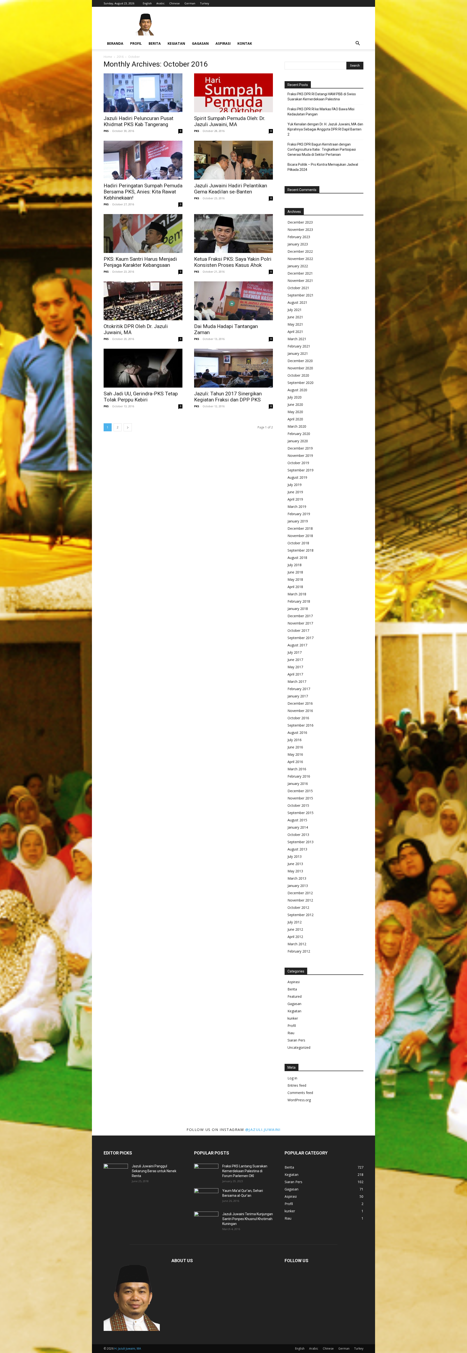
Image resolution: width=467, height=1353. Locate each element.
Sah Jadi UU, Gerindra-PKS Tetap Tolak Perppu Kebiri (141, 397)
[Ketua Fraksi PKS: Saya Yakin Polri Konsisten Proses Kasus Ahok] (233, 233)
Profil (136, 43)
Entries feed (296, 1085)
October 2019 (298, 462)
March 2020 (296, 426)
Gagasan (200, 43)
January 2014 (297, 827)
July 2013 (294, 856)
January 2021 (297, 353)
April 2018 (295, 586)
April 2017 (295, 674)
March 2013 (296, 878)
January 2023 (297, 244)
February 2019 (298, 514)
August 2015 (297, 820)
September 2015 (300, 812)
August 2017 (297, 645)
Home (108, 57)
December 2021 (300, 273)
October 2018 (298, 543)
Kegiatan (176, 43)
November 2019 (300, 455)
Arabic (160, 3)
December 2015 (300, 791)
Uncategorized (298, 1047)
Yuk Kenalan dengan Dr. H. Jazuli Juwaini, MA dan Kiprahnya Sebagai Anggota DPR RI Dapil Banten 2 (325, 129)
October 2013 (298, 834)
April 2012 (295, 936)
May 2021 (295, 324)
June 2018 (295, 572)
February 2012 (298, 951)
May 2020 (295, 411)
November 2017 (300, 623)
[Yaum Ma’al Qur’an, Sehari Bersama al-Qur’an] (206, 1196)
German (189, 3)
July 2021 (294, 309)
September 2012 (300, 914)
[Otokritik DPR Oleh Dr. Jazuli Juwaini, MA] (143, 300)
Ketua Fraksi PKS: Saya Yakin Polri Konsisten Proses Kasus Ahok (232, 262)
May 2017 (295, 667)
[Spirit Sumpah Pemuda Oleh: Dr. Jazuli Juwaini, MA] (233, 92)
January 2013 (297, 885)
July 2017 (294, 652)
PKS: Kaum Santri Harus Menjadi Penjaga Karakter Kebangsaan (140, 262)
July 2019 (294, 484)
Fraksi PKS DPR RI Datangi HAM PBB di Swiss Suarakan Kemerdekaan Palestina (321, 96)
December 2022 (300, 251)
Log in (292, 1078)
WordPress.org (299, 1100)
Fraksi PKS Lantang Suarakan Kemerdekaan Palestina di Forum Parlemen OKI (244, 1171)
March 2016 (296, 769)
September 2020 (300, 382)
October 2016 (298, 718)
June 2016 (295, 747)
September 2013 (300, 842)
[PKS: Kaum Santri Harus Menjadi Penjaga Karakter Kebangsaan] (143, 233)
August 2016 (297, 732)
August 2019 (297, 477)
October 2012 (298, 907)
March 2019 (296, 506)
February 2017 (298, 688)
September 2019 (300, 470)
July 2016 (294, 739)
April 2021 (295, 331)
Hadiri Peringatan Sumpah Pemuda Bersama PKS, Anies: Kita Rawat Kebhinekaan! (143, 192)
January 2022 (297, 266)
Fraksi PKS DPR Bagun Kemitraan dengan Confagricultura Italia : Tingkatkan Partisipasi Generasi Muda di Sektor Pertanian (321, 149)
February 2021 (298, 346)
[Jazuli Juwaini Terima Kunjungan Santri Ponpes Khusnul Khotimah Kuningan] (206, 1220)
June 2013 (295, 863)
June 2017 (295, 659)
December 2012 (300, 893)
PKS (106, 131)
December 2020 (300, 360)
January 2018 (297, 608)
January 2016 (297, 783)
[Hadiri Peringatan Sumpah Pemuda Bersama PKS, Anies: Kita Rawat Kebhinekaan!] (143, 160)
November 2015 (300, 798)
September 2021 (300, 295)
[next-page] (128, 427)
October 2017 (298, 630)
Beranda (115, 43)
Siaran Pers (296, 1040)
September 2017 (300, 637)
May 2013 (295, 871)
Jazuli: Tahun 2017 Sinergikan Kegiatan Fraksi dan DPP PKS (228, 397)
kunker (292, 1018)
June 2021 (295, 317)
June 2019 (295, 492)
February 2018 (298, 601)
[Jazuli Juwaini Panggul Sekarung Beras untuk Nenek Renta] (116, 1172)
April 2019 (295, 499)
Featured (294, 996)
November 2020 (300, 368)
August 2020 (297, 390)
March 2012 (296, 944)
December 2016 (300, 703)
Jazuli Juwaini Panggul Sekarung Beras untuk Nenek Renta (154, 1171)
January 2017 (297, 696)
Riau (290, 1033)
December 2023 (300, 222)
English (147, 3)
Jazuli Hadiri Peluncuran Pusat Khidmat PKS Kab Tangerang (138, 121)
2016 (120, 57)
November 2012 (300, 900)
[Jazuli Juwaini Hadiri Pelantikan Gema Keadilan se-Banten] (233, 160)
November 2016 (300, 710)
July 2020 (294, 397)
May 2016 (295, 754)
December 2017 (300, 616)
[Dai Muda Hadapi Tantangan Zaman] (233, 300)
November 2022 (300, 258)
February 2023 (298, 236)
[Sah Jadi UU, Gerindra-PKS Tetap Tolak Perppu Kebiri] (143, 368)
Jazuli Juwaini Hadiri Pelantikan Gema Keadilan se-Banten (230, 189)
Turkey (204, 3)
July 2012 (294, 922)
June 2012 (295, 929)
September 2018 (300, 550)
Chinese (174, 3)
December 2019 (300, 448)
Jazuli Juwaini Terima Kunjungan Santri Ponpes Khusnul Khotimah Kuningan (247, 1219)
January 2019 (297, 521)
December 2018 (300, 528)
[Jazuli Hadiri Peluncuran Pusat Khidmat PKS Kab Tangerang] (143, 92)
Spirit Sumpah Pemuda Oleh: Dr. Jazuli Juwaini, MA (229, 121)
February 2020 (298, 433)
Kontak (244, 43)
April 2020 (295, 419)
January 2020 (297, 441)
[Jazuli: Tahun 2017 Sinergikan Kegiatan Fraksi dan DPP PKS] (233, 368)
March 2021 (296, 339)
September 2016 (300, 725)
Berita (155, 43)
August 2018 (297, 557)
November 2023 (300, 229)
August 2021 (297, 302)
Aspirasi (223, 43)
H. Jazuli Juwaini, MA (127, 1348)
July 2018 (294, 565)
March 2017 (296, 681)
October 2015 (298, 805)
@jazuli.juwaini (263, 1129)
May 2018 (295, 579)
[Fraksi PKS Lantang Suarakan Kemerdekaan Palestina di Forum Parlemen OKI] (206, 1172)
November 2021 (300, 280)
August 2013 (297, 849)
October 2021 (298, 288)
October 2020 (298, 375)
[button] (357, 44)
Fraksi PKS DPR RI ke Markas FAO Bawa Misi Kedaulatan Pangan (320, 111)
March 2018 (296, 594)
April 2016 (295, 761)
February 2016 (298, 776)
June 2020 (295, 404)
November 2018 (300, 535)
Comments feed (300, 1092)
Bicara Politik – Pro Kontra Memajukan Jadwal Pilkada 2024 (322, 167)
